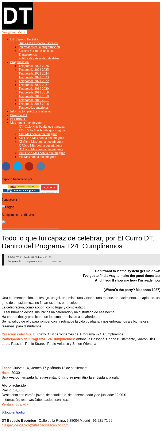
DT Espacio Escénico (24, 39)
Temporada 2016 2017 (34, 100)
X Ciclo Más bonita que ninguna (40, 145)
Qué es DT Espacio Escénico (38, 43)
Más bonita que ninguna (26, 122)
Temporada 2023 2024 (34, 73)
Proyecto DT (18, 115)
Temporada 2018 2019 (34, 92)
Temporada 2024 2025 (34, 69)
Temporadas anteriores (34, 107)
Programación (19, 62)
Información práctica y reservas (31, 111)
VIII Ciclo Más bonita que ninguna (42, 153)
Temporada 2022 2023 (34, 77)
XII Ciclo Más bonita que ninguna (41, 138)
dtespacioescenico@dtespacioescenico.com (35, 425)
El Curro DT (18, 119)
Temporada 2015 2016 (34, 103)
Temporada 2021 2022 (34, 81)
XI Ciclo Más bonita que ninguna (41, 141)
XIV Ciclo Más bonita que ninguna (42, 130)
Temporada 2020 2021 (34, 85)
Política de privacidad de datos (39, 58)
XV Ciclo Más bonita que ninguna (42, 126)
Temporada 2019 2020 (34, 88)
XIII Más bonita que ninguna (38, 134)
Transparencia (28, 54)
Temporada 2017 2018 (34, 96)
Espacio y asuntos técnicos (36, 50)
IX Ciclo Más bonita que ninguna (41, 149)
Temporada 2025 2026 (34, 66)
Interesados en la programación (39, 47)
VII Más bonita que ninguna (37, 157)
